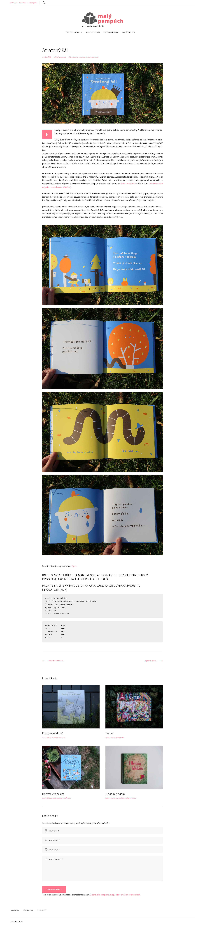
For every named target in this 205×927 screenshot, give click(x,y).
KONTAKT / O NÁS (93, 32)
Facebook (14, 3)
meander (113, 798)
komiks (107, 737)
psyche (49, 737)
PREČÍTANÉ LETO (128, 32)
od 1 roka (57, 57)
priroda (65, 798)
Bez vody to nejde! (53, 793)
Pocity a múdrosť (52, 733)
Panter (109, 733)
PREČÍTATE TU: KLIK (95, 579)
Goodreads (23, 3)
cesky (44, 798)
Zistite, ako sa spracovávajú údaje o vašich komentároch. (115, 894)
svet (69, 798)
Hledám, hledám (115, 793)
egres (80, 57)
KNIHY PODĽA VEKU (73, 32)
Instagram (33, 3)
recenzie (63, 57)
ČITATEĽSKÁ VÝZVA (111, 32)
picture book (87, 57)
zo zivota (133, 798)
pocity (44, 737)
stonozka (62, 737)
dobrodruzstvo (73, 57)
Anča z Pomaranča (56, 661)
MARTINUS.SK (87, 575)
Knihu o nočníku (128, 183)
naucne (55, 798)
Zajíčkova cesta (150, 661)
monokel (114, 737)
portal (60, 798)
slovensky (95, 57)
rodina (127, 798)
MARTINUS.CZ (115, 575)
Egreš (74, 566)
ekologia (49, 798)
